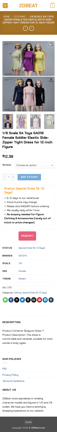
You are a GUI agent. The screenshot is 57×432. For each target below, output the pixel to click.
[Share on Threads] (28, 300)
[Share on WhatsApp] (5, 300)
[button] (5, 5)
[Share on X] (16, 300)
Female (22, 271)
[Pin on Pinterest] (39, 300)
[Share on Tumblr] (51, 300)
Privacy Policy (10, 374)
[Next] (49, 76)
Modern (22, 278)
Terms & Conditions (13, 381)
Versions (6, 165)
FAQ (4, 368)
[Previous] (7, 76)
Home (6, 16)
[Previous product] (31, 28)
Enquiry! (27, 235)
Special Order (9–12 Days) (32, 247)
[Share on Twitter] (22, 300)
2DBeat (28, 5)
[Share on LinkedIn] (45, 300)
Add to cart (29, 177)
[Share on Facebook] (11, 300)
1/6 (20, 263)
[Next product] (25, 28)
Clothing (19, 16)
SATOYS (23, 255)
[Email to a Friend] (33, 300)
